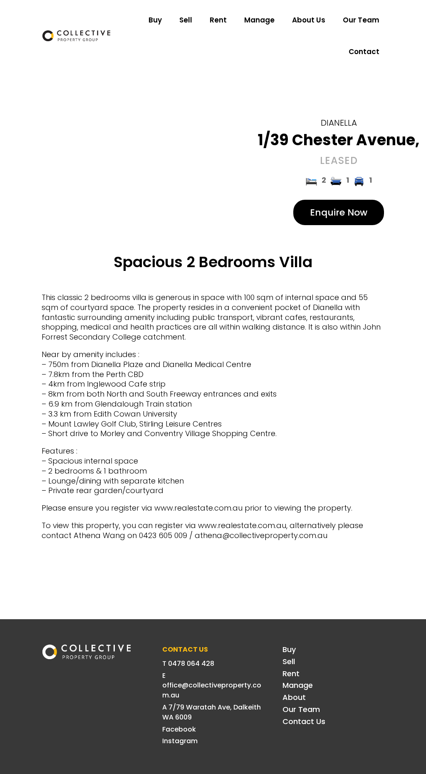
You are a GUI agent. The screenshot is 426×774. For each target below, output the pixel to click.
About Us (308, 20)
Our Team (361, 20)
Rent (218, 20)
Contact (364, 52)
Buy (155, 20)
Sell (185, 20)
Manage (259, 20)
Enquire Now (338, 212)
